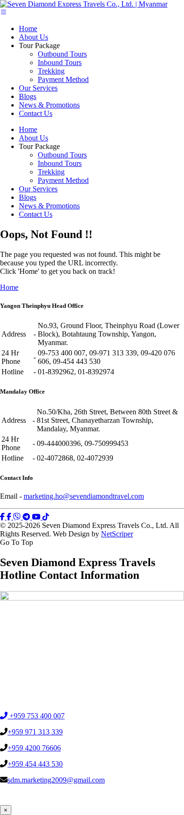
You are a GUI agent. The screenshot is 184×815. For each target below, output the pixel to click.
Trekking (51, 71)
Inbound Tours (60, 62)
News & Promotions (49, 105)
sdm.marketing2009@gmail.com (56, 780)
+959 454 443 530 (35, 764)
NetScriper (117, 534)
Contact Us (35, 113)
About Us (33, 37)
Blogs (27, 96)
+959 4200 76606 (34, 748)
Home (28, 29)
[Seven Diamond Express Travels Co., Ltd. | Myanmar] (83, 4)
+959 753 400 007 (36, 716)
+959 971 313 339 (35, 732)
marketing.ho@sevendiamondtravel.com (84, 496)
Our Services (38, 88)
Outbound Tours (62, 54)
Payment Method (63, 79)
